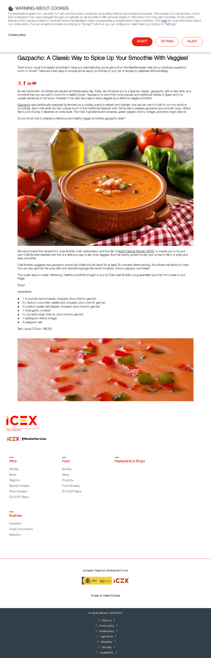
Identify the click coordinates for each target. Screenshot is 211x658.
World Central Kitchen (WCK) (136, 251)
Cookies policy (17, 35)
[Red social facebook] (24, 84)
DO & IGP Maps (19, 497)
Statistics (14, 535)
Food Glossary (71, 486)
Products (67, 480)
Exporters (15, 523)
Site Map (106, 647)
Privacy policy (106, 626)
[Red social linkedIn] (29, 84)
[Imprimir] (34, 84)
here (164, 21)
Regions (14, 480)
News (12, 475)
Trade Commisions (21, 529)
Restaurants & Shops (130, 461)
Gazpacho (24, 105)
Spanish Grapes (19, 486)
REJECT (192, 41)
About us (106, 620)
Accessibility (106, 653)
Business (15, 516)
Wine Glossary (18, 491)
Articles (14, 469)
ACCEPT (142, 41)
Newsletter (106, 642)
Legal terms (107, 637)
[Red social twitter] (20, 84)
